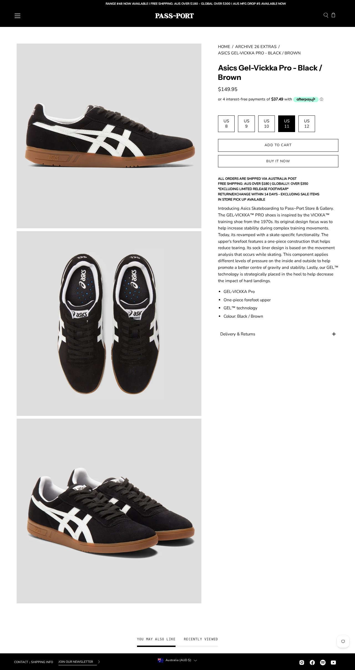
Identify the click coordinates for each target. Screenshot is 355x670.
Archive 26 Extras (256, 46)
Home (224, 46)
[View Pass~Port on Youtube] (333, 662)
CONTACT (21, 662)
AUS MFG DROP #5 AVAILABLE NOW (245, 4)
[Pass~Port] (174, 16)
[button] (325, 16)
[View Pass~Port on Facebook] (312, 662)
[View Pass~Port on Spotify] (323, 662)
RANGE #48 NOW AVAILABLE (113, 4)
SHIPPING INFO (42, 662)
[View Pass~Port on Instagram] (302, 662)
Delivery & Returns (237, 334)
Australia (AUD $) (178, 660)
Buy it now (278, 161)
